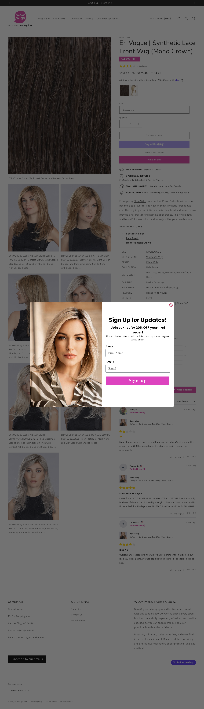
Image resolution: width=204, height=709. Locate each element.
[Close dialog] (170, 305)
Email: (110, 362)
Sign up (138, 380)
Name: (110, 346)
